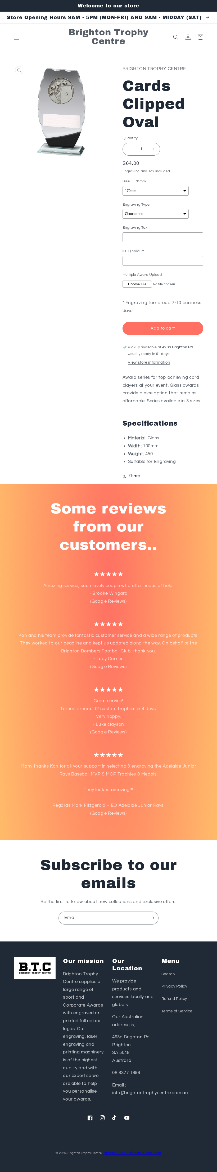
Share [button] (134, 476)
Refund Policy (174, 999)
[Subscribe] (152, 918)
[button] (17, 37)
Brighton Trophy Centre (84, 1153)
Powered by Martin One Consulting (132, 1153)
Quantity (130, 138)
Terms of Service (176, 1011)
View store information (149, 362)
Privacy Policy (174, 986)
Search (168, 974)
